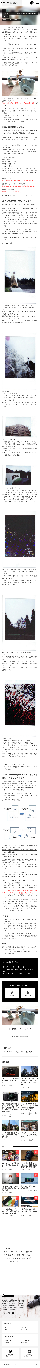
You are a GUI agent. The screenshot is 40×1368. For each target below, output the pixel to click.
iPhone (14, 1255)
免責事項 (7, 1342)
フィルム (12, 1052)
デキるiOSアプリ (9, 1258)
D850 (19, 1255)
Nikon (22, 1252)
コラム (4, 10)
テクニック (24, 1329)
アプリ (24, 1255)
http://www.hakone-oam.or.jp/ (11, 191)
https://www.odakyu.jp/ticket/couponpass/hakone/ (17, 180)
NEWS (6, 1327)
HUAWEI (6, 1261)
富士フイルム (30, 1052)
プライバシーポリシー (26, 1340)
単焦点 (23, 1258)
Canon (29, 1255)
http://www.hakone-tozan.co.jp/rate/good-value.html (18, 186)
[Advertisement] (20, 1231)
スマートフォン (15, 1252)
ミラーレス (7, 1255)
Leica (16, 1261)
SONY (12, 1261)
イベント (23, 1327)
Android (17, 1258)
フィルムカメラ (20, 1052)
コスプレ (29, 1258)
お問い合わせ (8, 1340)
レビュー (6, 1252)
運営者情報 (24, 1342)
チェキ (6, 1052)
